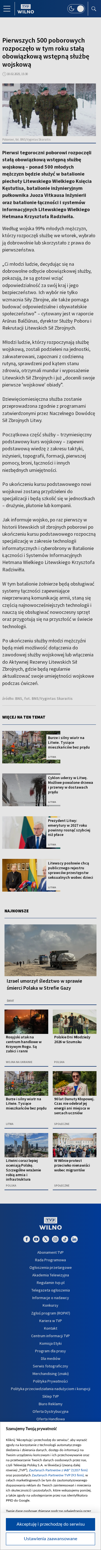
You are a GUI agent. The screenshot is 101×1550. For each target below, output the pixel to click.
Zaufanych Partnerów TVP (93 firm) (58, 1475)
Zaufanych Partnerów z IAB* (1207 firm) (58, 1470)
